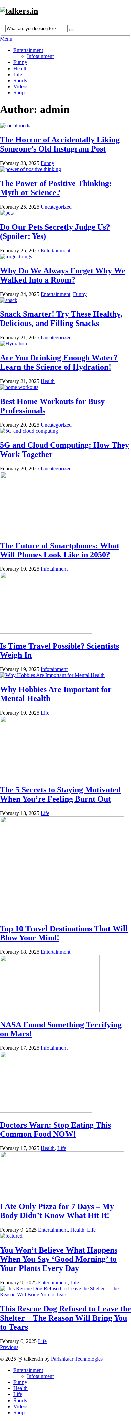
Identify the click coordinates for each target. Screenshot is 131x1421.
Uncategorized (56, 207)
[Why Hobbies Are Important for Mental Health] (65, 675)
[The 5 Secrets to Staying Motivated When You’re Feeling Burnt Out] (65, 747)
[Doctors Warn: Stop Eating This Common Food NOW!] (65, 1082)
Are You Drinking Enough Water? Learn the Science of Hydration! (59, 362)
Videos (20, 86)
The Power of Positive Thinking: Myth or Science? (56, 188)
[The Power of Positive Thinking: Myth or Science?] (65, 169)
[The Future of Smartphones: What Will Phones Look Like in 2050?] (65, 503)
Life (17, 74)
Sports (20, 80)
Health (20, 68)
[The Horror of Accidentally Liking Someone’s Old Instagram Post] (65, 126)
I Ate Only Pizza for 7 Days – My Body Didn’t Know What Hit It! (57, 1211)
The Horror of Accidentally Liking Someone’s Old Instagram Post (60, 144)
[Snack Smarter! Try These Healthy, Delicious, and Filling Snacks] (65, 300)
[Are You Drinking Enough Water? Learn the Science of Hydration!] (65, 344)
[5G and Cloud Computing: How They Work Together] (65, 431)
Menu (6, 39)
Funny (20, 62)
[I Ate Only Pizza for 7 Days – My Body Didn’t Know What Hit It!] (65, 1173)
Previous (9, 1347)
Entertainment (28, 50)
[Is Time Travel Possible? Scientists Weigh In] (65, 603)
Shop (19, 92)
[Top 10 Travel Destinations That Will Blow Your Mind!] (65, 866)
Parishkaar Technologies (77, 1359)
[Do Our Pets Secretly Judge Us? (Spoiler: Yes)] (65, 213)
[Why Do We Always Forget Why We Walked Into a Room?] (65, 257)
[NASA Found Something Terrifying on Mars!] (65, 984)
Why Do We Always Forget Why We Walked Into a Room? (62, 275)
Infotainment (40, 56)
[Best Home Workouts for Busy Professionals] (65, 387)
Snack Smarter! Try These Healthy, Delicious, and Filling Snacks (61, 319)
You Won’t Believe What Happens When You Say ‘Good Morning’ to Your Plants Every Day (58, 1259)
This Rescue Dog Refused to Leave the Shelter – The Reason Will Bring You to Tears (65, 1317)
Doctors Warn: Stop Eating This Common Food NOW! (55, 1129)
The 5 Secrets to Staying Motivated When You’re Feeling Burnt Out (60, 794)
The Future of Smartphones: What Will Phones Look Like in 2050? (59, 550)
